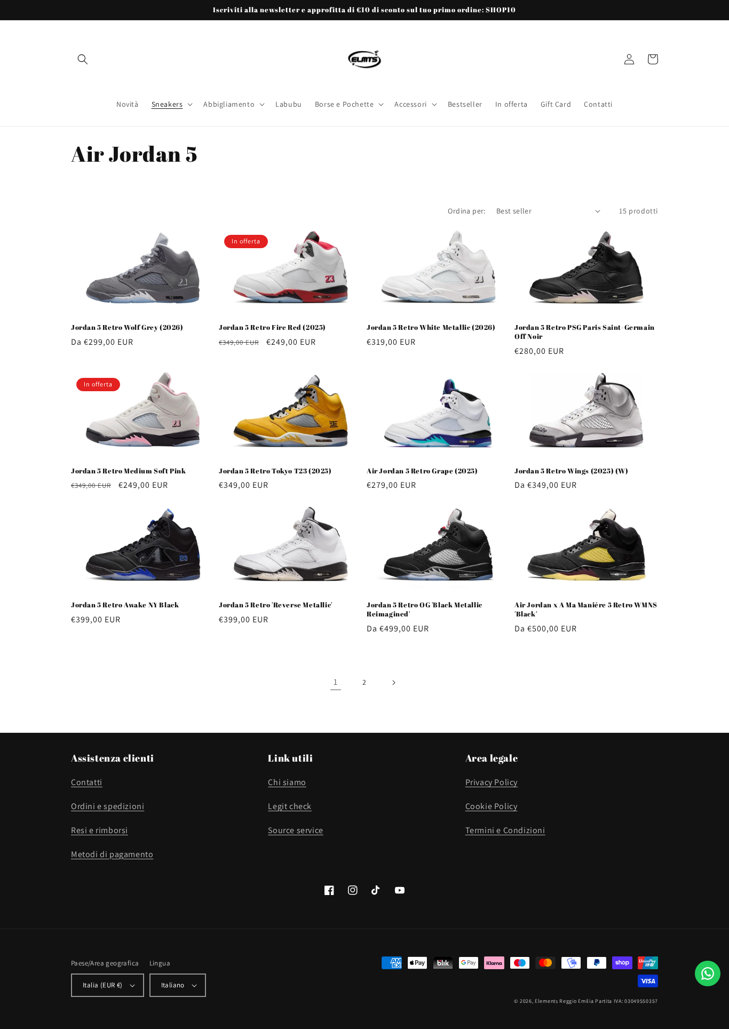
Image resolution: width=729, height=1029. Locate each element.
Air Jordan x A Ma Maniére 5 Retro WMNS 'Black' (585, 609)
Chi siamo (287, 782)
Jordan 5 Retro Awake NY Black (125, 605)
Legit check (290, 806)
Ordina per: (466, 211)
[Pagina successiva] (393, 682)
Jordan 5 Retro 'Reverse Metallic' (275, 605)
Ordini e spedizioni (107, 806)
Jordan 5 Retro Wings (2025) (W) (571, 471)
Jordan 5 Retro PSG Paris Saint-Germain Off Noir (584, 332)
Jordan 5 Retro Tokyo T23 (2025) (275, 471)
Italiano (173, 985)
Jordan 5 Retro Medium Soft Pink (128, 471)
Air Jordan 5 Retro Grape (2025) (422, 471)
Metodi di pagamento (112, 854)
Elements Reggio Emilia (564, 1001)
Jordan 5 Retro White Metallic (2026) (431, 327)
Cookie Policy (491, 806)
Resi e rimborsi (99, 830)
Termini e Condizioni (505, 830)
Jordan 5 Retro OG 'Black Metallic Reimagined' (424, 609)
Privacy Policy (491, 782)
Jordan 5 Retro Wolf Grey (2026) (127, 327)
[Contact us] (707, 973)
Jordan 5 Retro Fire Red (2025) (272, 327)
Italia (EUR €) (103, 985)
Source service (295, 830)
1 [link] (336, 681)
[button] (82, 59)
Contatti (86, 782)
